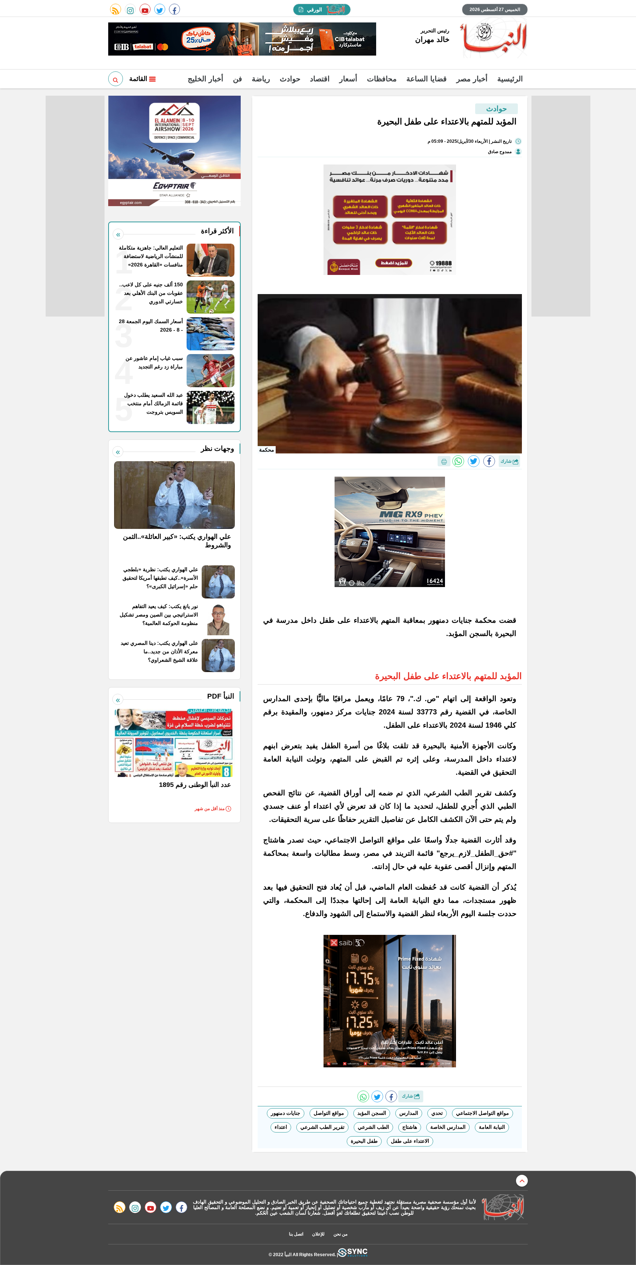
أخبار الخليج (205, 79)
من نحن (340, 1234)
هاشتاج (409, 1127)
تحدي (437, 1113)
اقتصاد (320, 79)
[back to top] (522, 1181)
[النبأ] (492, 38)
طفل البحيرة (364, 1141)
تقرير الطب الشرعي (322, 1127)
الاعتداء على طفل (410, 1141)
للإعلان (318, 1234)
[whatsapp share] (458, 461)
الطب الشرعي (373, 1127)
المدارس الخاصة (448, 1127)
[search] (115, 78)
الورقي (314, 10)
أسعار (348, 79)
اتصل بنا (296, 1234)
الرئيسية (510, 79)
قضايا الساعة (426, 79)
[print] (444, 461)
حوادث (290, 79)
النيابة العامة (492, 1127)
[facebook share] (489, 461)
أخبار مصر (472, 79)
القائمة (139, 78)
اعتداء (281, 1127)
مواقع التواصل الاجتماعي (482, 1113)
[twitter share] (474, 461)
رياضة (261, 79)
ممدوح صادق (500, 151)
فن (237, 79)
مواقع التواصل (329, 1113)
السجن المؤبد (371, 1113)
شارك (507, 461)
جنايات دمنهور (285, 1113)
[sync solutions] (352, 1254)
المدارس (408, 1113)
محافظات (382, 79)
